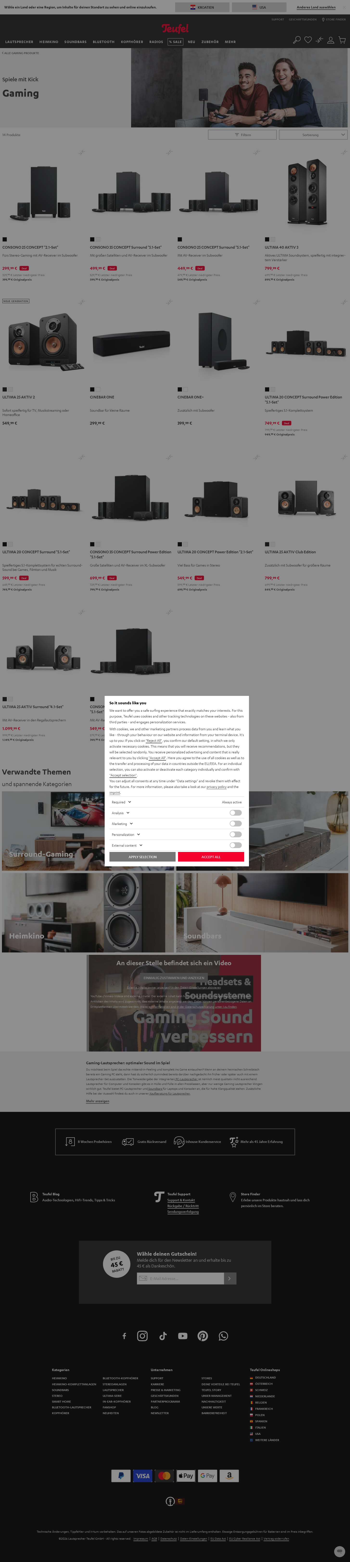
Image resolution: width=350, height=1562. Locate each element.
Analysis (118, 813)
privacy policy (217, 786)
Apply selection (143, 857)
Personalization (123, 834)
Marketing (119, 823)
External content (124, 845)
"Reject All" (154, 740)
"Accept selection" (123, 775)
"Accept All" (157, 758)
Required (118, 802)
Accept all (211, 857)
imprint (114, 792)
